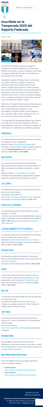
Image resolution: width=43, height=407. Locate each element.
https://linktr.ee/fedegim (23, 144)
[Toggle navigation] (4, 17)
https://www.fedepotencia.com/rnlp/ (24, 240)
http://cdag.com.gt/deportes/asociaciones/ (20, 375)
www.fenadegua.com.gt (22, 173)
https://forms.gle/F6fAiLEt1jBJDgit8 (14, 328)
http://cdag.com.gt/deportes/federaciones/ (20, 370)
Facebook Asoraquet (9, 261)
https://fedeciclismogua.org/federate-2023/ (17, 197)
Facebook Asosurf (31, 280)
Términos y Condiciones (32, 395)
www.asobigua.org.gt (28, 302)
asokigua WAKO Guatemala (11, 349)
